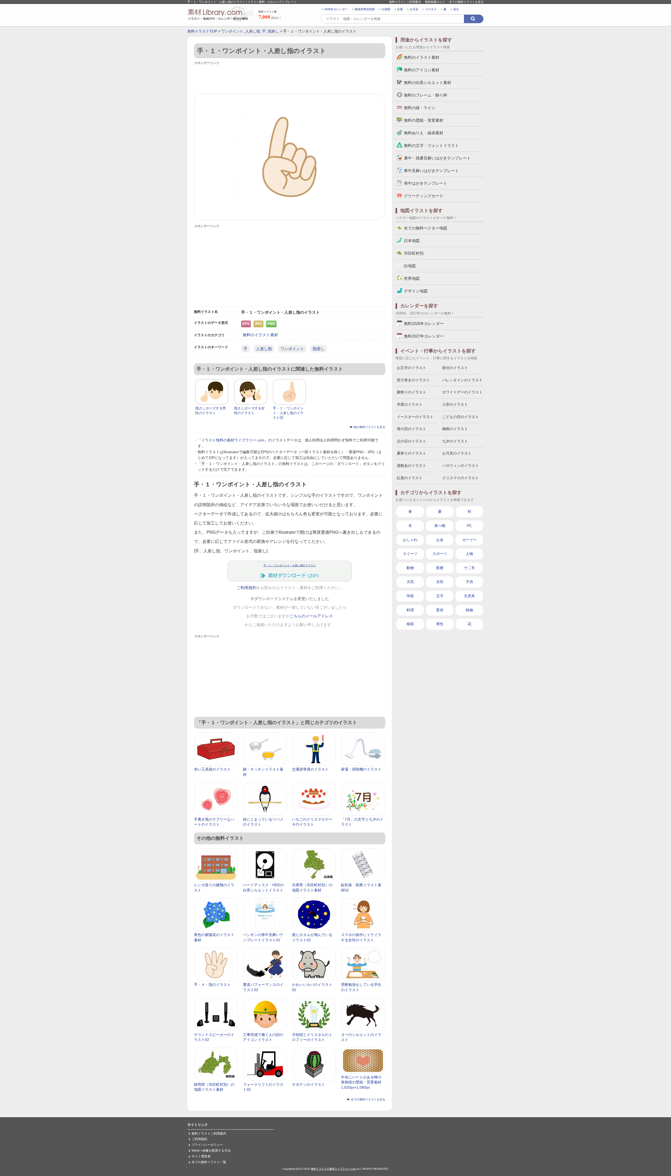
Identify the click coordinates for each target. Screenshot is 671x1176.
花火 (456, 9)
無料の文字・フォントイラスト (431, 145)
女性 (439, 582)
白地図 (386, 9)
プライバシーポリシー (207, 1145)
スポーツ (439, 554)
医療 (439, 568)
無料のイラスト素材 (260, 335)
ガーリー (469, 540)
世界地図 (412, 278)
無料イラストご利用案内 (405, 1)
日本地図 (412, 240)
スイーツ (410, 554)
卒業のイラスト (410, 404)
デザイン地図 (416, 291)
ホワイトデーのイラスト (462, 392)
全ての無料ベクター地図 (425, 228)
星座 (439, 610)
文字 (439, 596)
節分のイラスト (455, 368)
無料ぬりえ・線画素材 (423, 133)
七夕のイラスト (455, 441)
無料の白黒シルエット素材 (427, 82)
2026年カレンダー (336, 9)
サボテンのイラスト (308, 1084)
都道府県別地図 (365, 9)
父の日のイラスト (411, 441)
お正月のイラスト (411, 368)
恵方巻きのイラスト (413, 380)
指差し (273, 31)
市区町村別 (414, 253)
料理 (410, 610)
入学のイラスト (455, 404)
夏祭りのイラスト (411, 453)
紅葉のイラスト (410, 478)
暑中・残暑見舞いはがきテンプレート (437, 158)
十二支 (469, 568)
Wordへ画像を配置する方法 (211, 1150)
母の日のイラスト (411, 429)
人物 (469, 554)
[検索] (473, 19)
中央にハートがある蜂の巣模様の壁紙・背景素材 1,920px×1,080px (361, 1082)
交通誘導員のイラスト (310, 769)
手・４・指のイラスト (212, 984)
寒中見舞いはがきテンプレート (431, 170)
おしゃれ (410, 540)
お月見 (414, 9)
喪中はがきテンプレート (425, 183)
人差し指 (252, 31)
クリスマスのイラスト (460, 478)
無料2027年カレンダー (424, 336)
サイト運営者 (201, 1156)
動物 (410, 568)
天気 (410, 582)
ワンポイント (232, 31)
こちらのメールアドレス (311, 616)
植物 (469, 610)
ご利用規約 (246, 588)
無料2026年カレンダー (424, 323)
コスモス (431, 9)
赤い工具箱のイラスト (212, 769)
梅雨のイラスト (455, 429)
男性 (439, 624)
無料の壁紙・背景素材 (423, 120)
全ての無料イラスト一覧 (209, 1162)
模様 (410, 624)
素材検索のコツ (435, 1)
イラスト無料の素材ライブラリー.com (232, 440)
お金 (439, 540)
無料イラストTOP (202, 31)
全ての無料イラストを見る (466, 1)
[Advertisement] (289, 78)
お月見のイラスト (457, 453)
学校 (410, 596)
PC (469, 525)
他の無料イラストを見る (369, 427)
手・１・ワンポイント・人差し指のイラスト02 (288, 413)
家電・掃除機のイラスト (361, 769)
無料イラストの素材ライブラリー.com (333, 1168)
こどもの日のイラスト (460, 417)
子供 (469, 582)
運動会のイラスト (411, 465)
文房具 (469, 596)
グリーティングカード (423, 196)
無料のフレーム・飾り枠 (425, 95)
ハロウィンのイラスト (460, 465)
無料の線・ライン (419, 107)
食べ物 (439, 525)
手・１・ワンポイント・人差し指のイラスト (289, 565)
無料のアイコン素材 (421, 70)
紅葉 (400, 9)
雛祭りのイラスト (411, 392)
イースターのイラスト (415, 417)
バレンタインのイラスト (462, 380)
